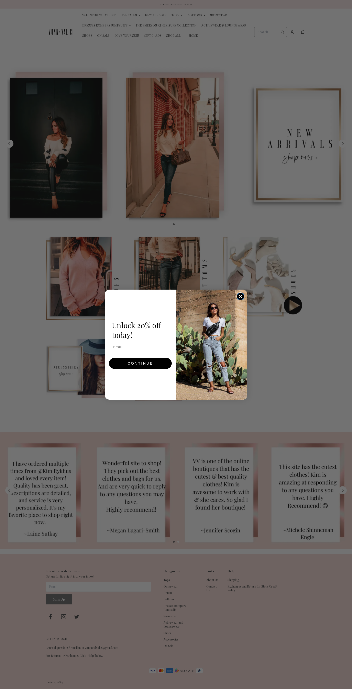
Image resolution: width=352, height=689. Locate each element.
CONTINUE (140, 363)
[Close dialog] (240, 296)
